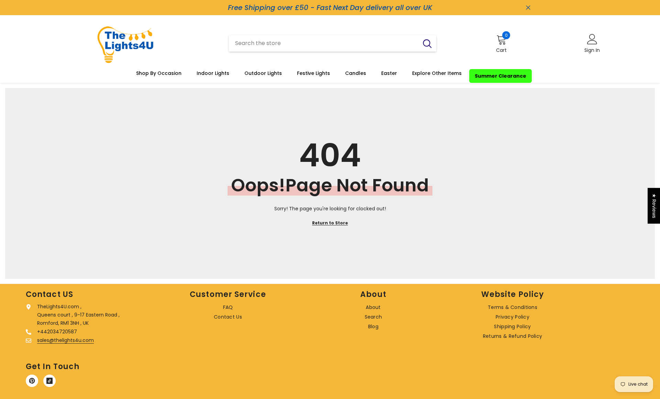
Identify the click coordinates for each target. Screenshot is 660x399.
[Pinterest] (32, 381)
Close (528, 8)
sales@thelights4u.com (65, 340)
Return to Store (330, 223)
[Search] (332, 43)
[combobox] (323, 43)
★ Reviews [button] (654, 205)
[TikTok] (49, 381)
